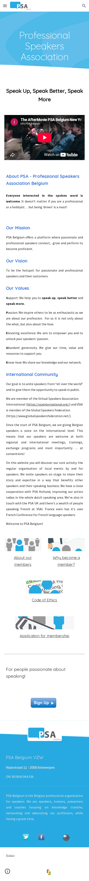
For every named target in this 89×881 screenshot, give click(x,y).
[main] (44, 45)
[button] (5, 5)
